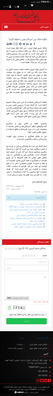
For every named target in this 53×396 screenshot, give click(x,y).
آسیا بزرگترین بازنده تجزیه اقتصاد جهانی (26, 223)
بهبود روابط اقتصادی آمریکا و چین (29, 215)
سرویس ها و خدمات (15, 348)
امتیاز (45, 255)
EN (25, 5)
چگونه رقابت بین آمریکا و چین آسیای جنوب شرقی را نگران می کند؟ (27, 211)
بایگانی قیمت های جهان (38, 348)
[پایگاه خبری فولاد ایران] (26, 17)
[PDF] (14, 43)
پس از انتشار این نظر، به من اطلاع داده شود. (26, 314)
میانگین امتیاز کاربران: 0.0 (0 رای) (32, 248)
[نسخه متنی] (8, 43)
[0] (6, 248)
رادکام (26, 392)
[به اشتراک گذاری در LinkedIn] (27, 43)
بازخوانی (9, 307)
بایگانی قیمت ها (43, 337)
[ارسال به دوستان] (11, 43)
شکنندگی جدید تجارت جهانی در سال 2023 (25, 206)
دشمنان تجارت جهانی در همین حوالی (28, 226)
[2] (26, 256)
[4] (31, 256)
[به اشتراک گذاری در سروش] (20, 43)
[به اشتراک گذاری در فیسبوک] (34, 43)
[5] (34, 256)
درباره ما (21, 337)
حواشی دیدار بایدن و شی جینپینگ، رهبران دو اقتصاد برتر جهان (27, 219)
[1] (23, 256)
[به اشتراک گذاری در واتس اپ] (16, 43)
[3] (28, 256)
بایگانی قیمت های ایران (38, 344)
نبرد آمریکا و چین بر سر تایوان (31, 203)
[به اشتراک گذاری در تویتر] (31, 43)
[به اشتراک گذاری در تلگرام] (24, 43)
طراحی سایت (34, 392)
